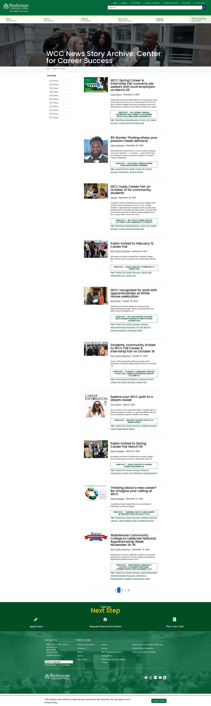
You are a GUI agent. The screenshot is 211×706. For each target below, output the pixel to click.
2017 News (53, 103)
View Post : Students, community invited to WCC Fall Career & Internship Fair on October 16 (134, 373)
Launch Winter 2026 (124, 169)
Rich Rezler (116, 301)
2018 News (53, 99)
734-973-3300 (51, 652)
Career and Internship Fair (131, 123)
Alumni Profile (136, 172)
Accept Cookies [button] (159, 701)
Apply (115, 3)
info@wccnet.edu (53, 655)
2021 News (53, 88)
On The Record (143, 327)
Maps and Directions (86, 644)
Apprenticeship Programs (123, 327)
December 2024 (134, 330)
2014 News (53, 114)
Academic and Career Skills (137, 578)
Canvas (104, 648)
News (55, 69)
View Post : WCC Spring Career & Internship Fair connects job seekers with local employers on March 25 (134, 114)
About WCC (186, 3)
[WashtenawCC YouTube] (160, 678)
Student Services (149, 517)
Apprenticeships (118, 330)
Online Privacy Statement (142, 648)
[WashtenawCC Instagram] (150, 678)
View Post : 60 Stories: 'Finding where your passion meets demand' (134, 164)
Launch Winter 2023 (127, 520)
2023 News (53, 81)
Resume (145, 470)
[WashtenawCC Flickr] (155, 678)
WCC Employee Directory (111, 652)
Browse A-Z (82, 648)
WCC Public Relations (121, 251)
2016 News (53, 106)
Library (104, 644)
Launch (114, 520)
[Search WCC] (204, 7)
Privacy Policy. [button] (51, 702)
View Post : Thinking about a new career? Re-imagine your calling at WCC (134, 513)
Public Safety (106, 656)
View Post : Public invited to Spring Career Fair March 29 (134, 465)
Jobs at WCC (82, 659)
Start (11, 19)
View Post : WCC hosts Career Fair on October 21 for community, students (134, 221)
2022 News (53, 84)
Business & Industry (152, 3)
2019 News (53, 95)
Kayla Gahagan (117, 145)
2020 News (53, 92)
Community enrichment (126, 379)
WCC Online (136, 3)
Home (48, 69)
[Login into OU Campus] (1, 691)
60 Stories (123, 172)
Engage (160, 19)
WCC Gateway (199, 20)
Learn (48, 19)
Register (124, 3)
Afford (86, 19)
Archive (51, 75)
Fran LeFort (116, 94)
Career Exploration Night (122, 428)
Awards (144, 324)
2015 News (53, 110)
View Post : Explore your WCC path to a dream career (134, 421)
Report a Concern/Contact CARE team (147, 644)
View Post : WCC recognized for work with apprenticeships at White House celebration (134, 319)
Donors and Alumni (171, 3)
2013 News (53, 117)
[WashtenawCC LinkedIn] (164, 678)
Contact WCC (200, 3)
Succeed (124, 19)
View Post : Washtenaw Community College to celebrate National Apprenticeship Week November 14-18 (134, 567)
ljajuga (114, 197)
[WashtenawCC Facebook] (146, 678)
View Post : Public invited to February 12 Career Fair (134, 268)
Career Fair (131, 275)
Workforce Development (127, 120)
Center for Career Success (127, 272)
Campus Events (146, 379)
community (116, 473)
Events (80, 656)
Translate (65, 665)
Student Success (149, 425)
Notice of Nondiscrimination (144, 652)
